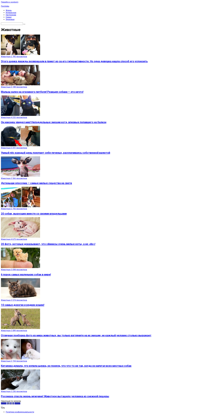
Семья (8, 17)
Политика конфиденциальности (20, 412)
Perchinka (5, 6)
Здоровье (10, 19)
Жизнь (9, 10)
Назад (3, 403)
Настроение (11, 15)
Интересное (11, 13)
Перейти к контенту (9, 2)
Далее (17, 403)
